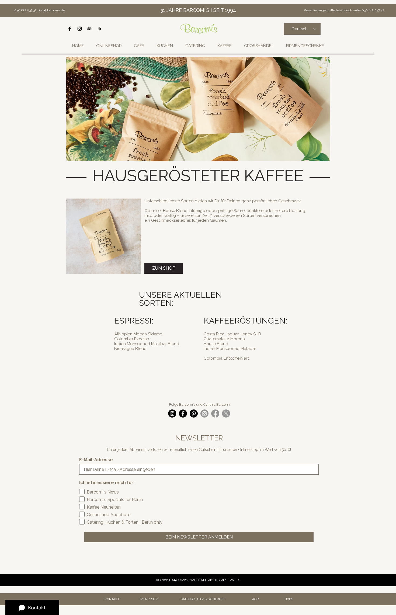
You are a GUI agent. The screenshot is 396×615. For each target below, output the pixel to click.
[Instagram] (172, 413)
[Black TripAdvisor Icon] (89, 29)
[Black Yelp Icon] (99, 29)
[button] (164, 45)
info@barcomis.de (52, 10)
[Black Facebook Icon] (69, 29)
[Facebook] (183, 413)
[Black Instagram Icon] (79, 29)
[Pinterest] (194, 413)
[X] (226, 413)
